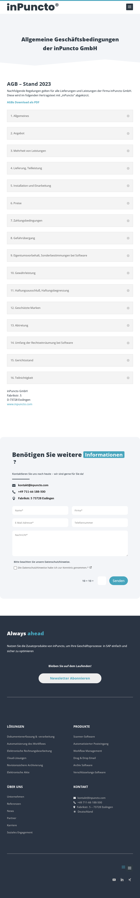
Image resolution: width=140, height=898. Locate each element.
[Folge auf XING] (130, 880)
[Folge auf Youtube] (114, 880)
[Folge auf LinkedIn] (122, 880)
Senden (118, 580)
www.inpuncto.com (19, 404)
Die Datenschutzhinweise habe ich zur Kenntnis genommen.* (53, 567)
